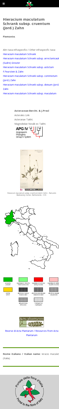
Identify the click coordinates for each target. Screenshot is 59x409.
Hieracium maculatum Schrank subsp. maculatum (29, 93)
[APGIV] (29, 138)
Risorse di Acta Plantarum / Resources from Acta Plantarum (31, 333)
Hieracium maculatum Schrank (19, 54)
